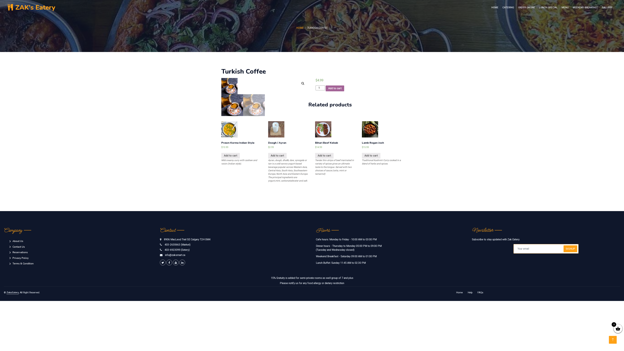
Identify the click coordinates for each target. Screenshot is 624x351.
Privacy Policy (21, 258)
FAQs (480, 292)
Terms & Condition (23, 263)
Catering (508, 7)
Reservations (20, 252)
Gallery (607, 7)
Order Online (526, 7)
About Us (18, 241)
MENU (565, 7)
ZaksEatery (12, 292)
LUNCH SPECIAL (548, 7)
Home (494, 7)
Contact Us (19, 246)
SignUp (570, 249)
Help (470, 292)
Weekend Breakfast (585, 7)
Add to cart (335, 88)
